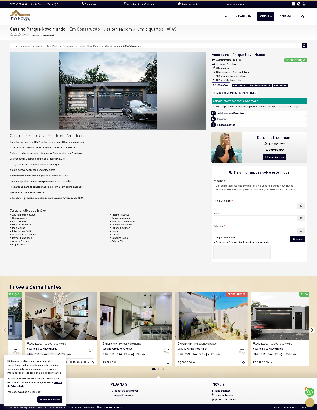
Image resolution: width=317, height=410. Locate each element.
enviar (299, 239)
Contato (285, 16)
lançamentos (223, 390)
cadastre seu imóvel (126, 390)
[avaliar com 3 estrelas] (19, 35)
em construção (224, 395)
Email (217, 213)
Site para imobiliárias (284, 407)
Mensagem (220, 180)
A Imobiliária (243, 16)
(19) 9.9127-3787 (276, 143)
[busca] (303, 16)
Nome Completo (223, 200)
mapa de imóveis (124, 395)
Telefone (219, 225)
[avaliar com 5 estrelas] (27, 35)
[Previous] (5, 330)
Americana (220, 54)
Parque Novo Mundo (248, 54)
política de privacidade (258, 242)
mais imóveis (276, 156)
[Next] (312, 330)
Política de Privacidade (110, 407)
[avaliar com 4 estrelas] (23, 35)
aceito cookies (51, 399)
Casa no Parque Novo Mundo (37, 29)
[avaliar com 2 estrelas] (15, 35)
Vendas (264, 16)
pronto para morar (225, 399)
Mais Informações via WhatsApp (237, 100)
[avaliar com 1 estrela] (11, 35)
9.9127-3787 (93, 4)
